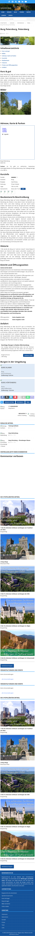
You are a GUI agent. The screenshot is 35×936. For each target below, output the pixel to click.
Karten (29, 12)
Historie (4, 63)
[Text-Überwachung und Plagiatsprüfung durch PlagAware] (22, 934)
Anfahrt (4, 67)
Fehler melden (5, 906)
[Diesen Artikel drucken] (24, 397)
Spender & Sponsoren (7, 895)
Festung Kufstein (13, 426)
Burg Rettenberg (13, 433)
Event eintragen (6, 898)
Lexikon (3, 15)
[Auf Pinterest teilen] (15, 397)
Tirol (9, 46)
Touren (22, 12)
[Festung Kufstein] (3, 427)
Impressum (4, 914)
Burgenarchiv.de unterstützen (9, 893)
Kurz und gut (6, 51)
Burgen (9, 12)
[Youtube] (25, 1)
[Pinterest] (19, 1)
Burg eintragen (5, 901)
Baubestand (5, 60)
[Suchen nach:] (17, 19)
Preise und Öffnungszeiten (10, 65)
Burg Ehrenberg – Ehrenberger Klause (19, 440)
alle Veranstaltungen (8, 679)
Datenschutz (5, 917)
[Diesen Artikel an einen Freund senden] (19, 397)
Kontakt (4, 919)
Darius (3, 33)
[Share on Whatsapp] (28, 397)
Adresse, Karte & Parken (9, 56)
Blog (15, 12)
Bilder (4, 53)
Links (3, 927)
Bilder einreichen (6, 903)
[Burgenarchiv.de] (17, 9)
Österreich (20, 23)
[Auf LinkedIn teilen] (11, 397)
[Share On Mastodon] (32, 397)
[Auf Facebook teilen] (2, 397)
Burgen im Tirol (9, 402)
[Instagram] (12, 1)
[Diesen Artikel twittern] (7, 397)
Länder (12, 23)
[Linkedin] (22, 1)
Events (10, 15)
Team (3, 925)
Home (2, 12)
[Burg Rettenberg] (3, 434)
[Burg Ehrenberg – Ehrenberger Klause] (3, 443)
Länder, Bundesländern (8, 884)
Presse (3, 922)
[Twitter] (15, 1)
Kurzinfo (4, 58)
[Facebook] (9, 1)
